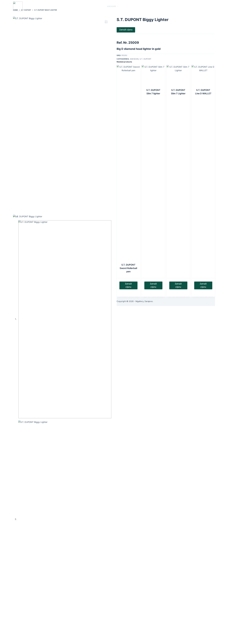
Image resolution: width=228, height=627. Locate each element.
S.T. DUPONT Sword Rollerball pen (128, 268)
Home (77, 6)
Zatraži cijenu (125, 29)
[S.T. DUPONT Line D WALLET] (203, 76)
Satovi (86, 6)
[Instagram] (214, 6)
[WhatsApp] (206, 6)
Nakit (98, 6)
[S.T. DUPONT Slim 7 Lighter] (178, 76)
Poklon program (130, 6)
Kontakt (149, 6)
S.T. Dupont (145, 59)
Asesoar (111, 6)
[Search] (202, 6)
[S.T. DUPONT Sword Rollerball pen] (128, 164)
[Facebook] (210, 6)
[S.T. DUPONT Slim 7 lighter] (153, 76)
